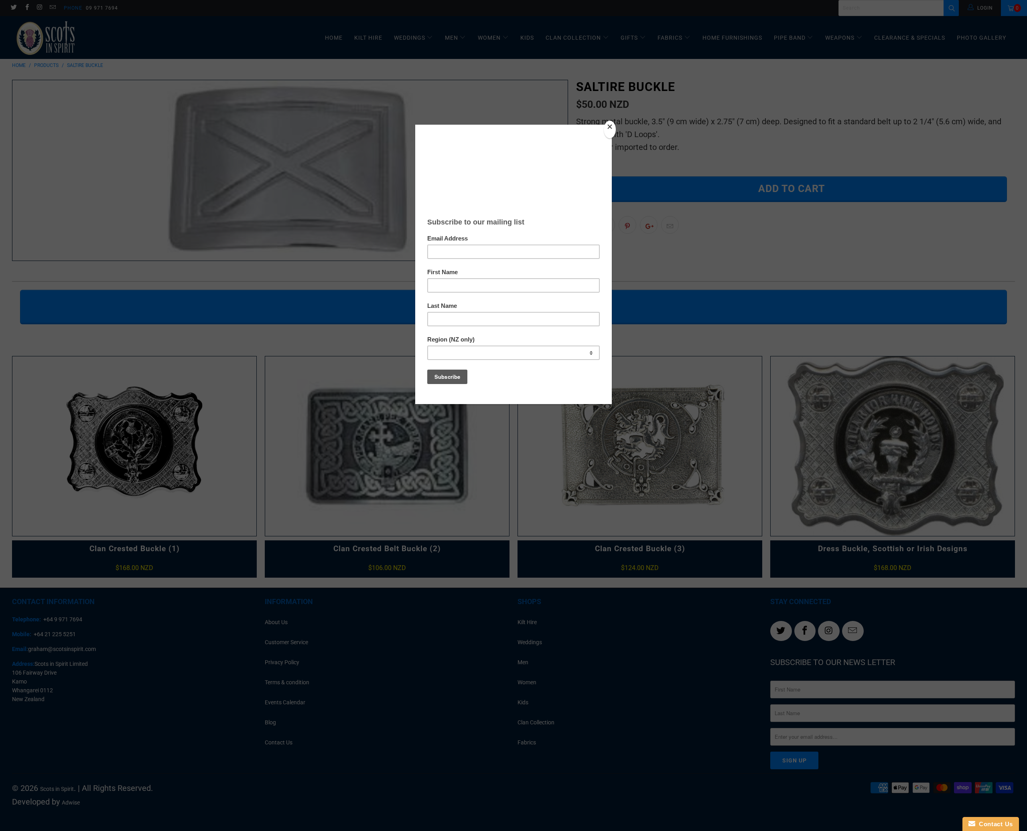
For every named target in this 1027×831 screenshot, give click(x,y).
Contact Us (994, 824)
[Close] (610, 129)
